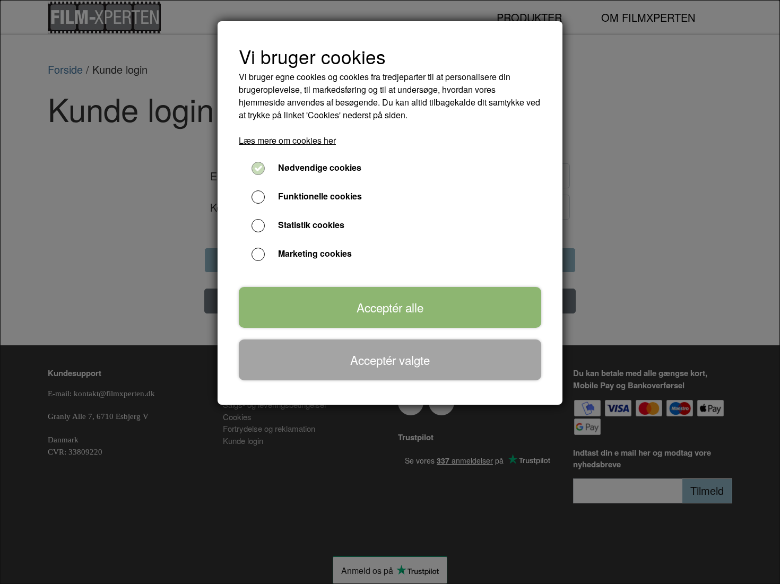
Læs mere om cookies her (287, 140)
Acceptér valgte (390, 359)
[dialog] (390, 292)
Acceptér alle (390, 307)
